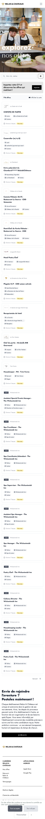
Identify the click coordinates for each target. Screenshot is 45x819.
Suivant (35, 679)
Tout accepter (15, 808)
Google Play (27, 773)
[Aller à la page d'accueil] (13, 4)
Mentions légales (8, 790)
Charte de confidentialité (10, 795)
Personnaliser (21, 814)
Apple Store (27, 769)
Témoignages (7, 781)
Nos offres (6, 769)
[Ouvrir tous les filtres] (40, 76)
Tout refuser (31, 808)
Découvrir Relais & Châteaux (6, 775)
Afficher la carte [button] (36, 97)
